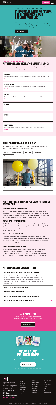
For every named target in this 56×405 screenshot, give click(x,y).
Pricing (45, 382)
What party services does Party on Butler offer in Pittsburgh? (21, 273)
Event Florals (34, 388)
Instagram (5, 397)
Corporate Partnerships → (47, 395)
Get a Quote (46, 2)
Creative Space (35, 394)
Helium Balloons (35, 386)
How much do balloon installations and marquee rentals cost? (21, 296)
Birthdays (21, 381)
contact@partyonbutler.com (9, 395)
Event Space (34, 392)
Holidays (21, 395)
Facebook (12, 397)
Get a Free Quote (47, 380)
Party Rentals (34, 390)
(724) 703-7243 (6, 393)
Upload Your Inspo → (28, 364)
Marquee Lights (35, 384)
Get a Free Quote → (21, 31)
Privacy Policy (34, 403)
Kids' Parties (22, 383)
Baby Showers (23, 385)
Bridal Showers (23, 387)
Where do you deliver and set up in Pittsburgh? (17, 288)
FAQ (44, 390)
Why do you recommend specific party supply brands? (19, 300)
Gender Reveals (23, 391)
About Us (45, 386)
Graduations (22, 393)
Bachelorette (22, 389)
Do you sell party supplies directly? (14, 292)
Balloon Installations (36, 382)
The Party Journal (47, 384)
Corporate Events (47, 392)
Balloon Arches (35, 380)
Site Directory (43, 403)
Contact (45, 388)
